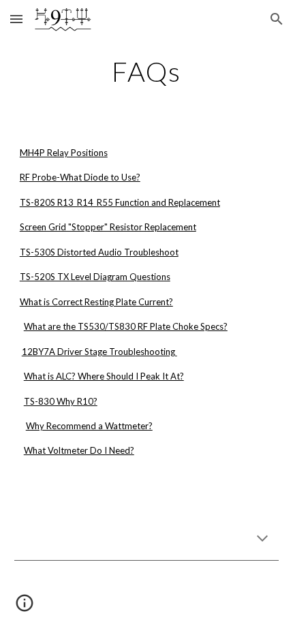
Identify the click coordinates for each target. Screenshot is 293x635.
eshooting (155, 351)
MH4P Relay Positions (64, 152)
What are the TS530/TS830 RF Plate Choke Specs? (126, 326)
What (32, 301)
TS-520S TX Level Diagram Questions (95, 276)
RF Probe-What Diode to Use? (80, 177)
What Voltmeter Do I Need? (79, 450)
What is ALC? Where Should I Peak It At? (104, 376)
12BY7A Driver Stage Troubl (79, 351)
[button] (16, 18)
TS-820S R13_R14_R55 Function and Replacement (120, 202)
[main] (146, 71)
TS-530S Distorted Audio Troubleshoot (99, 252)
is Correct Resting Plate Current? (108, 301)
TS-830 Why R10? (60, 401)
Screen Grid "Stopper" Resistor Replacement (108, 226)
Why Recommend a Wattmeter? (89, 425)
